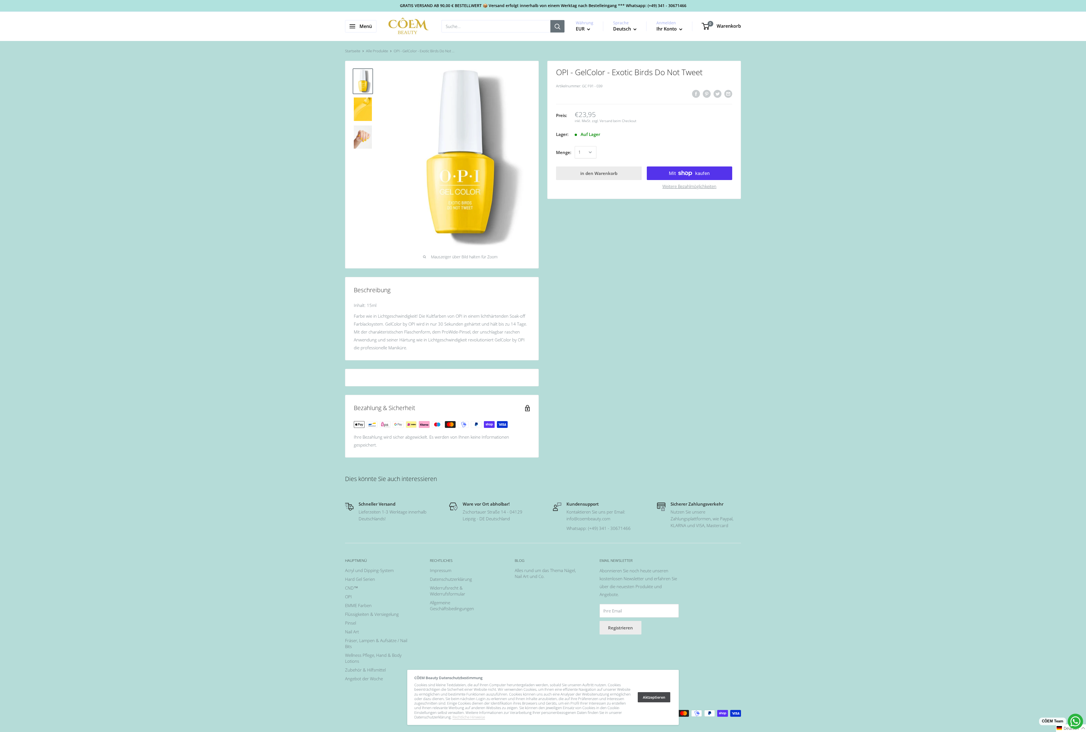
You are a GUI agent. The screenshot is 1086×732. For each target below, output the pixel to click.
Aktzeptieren (654, 697)
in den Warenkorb (598, 173)
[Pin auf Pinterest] (707, 93)
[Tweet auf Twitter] (717, 93)
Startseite (352, 50)
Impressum (440, 570)
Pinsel (350, 623)
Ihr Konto (667, 29)
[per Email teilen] (728, 93)
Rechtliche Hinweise (469, 717)
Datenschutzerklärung (451, 579)
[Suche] (557, 26)
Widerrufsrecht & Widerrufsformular (447, 591)
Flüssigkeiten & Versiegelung (372, 614)
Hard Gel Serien (360, 579)
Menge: (563, 152)
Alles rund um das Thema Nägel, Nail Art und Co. (545, 573)
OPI (348, 596)
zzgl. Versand (602, 120)
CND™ (351, 588)
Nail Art (352, 631)
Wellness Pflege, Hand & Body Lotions (373, 658)
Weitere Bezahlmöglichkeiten (689, 186)
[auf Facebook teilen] (696, 93)
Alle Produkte (377, 50)
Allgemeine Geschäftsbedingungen (452, 605)
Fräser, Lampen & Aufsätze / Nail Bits (376, 643)
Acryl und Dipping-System (369, 570)
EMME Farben (358, 605)
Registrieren (620, 628)
